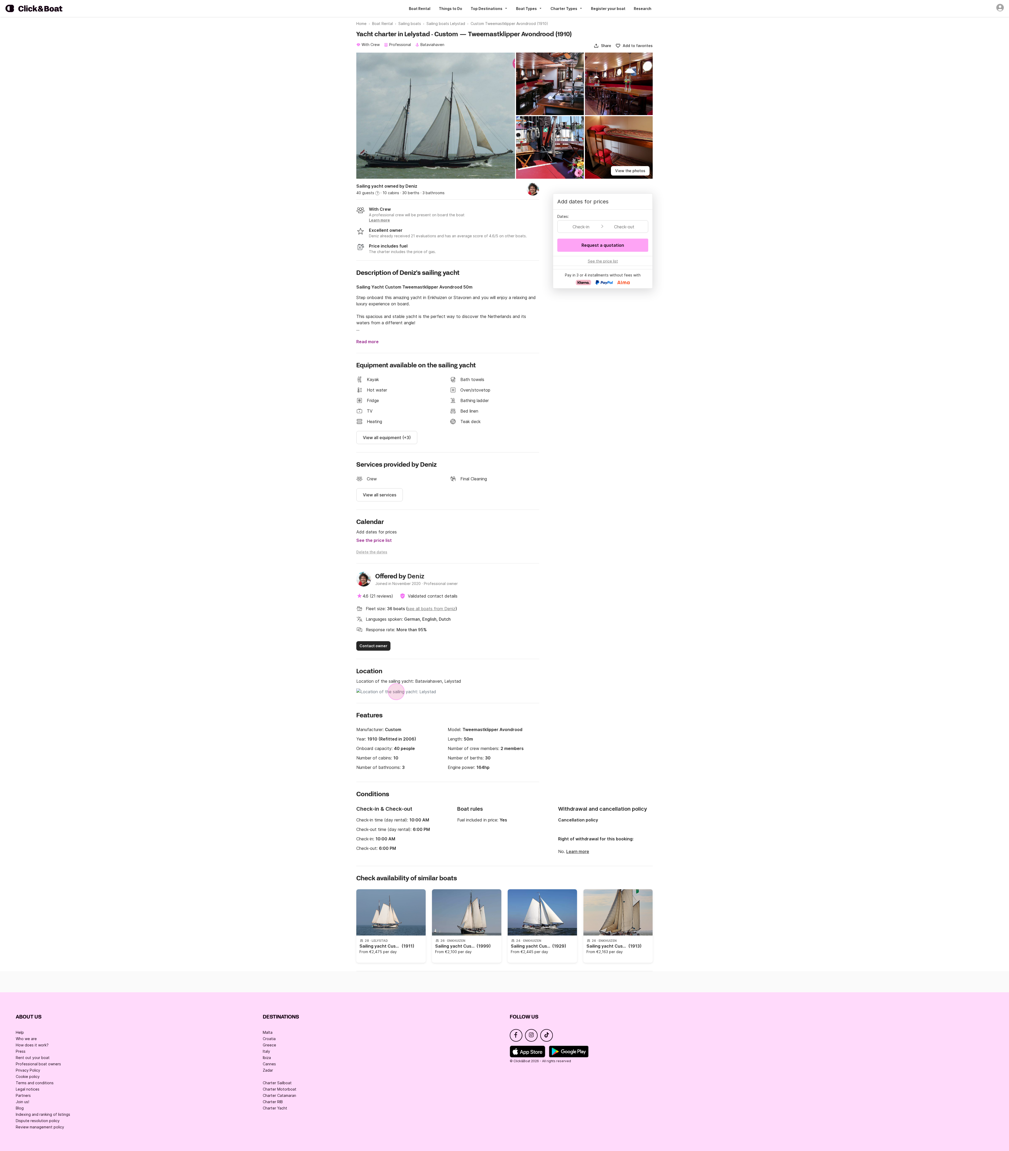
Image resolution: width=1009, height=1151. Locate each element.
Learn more (577, 851)
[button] (602, 45)
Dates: (563, 216)
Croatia (269, 1038)
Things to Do (450, 8)
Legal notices (27, 1089)
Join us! (22, 1101)
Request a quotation (602, 245)
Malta (267, 1032)
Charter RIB (273, 1101)
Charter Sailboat (277, 1083)
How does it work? (32, 1045)
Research (642, 8)
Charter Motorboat (279, 1089)
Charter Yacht (275, 1108)
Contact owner (373, 646)
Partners (23, 1095)
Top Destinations (486, 8)
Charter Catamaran (279, 1095)
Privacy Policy (28, 1070)
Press (20, 1051)
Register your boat (608, 8)
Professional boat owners (38, 1064)
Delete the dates (371, 552)
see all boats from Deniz (431, 608)
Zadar (268, 1070)
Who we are (26, 1038)
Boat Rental (419, 8)
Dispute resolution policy (38, 1120)
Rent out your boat (33, 1057)
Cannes (269, 1064)
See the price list (374, 540)
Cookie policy (28, 1076)
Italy (266, 1051)
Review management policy (40, 1127)
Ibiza (267, 1057)
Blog (20, 1108)
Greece (269, 1045)
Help (20, 1032)
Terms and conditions (35, 1083)
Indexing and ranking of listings (43, 1114)
